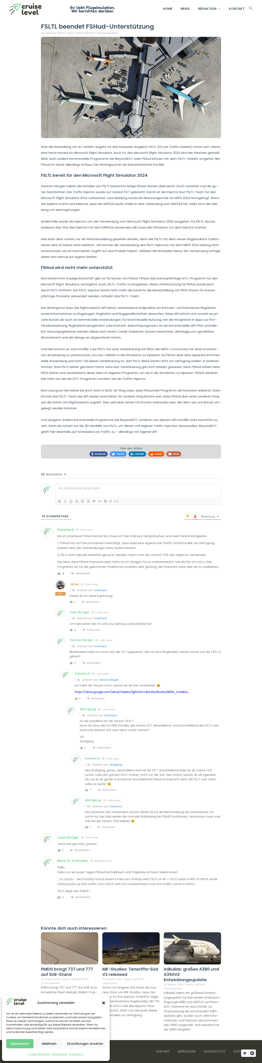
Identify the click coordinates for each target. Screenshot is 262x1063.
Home (167, 8)
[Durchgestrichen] (77, 501)
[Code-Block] (100, 501)
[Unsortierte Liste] (88, 501)
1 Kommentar (109, 983)
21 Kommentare (173, 988)
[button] (104, 1003)
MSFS (79, 33)
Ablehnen (49, 1044)
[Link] (105, 501)
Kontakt (237, 8)
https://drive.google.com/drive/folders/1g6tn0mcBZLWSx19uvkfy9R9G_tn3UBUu (131, 692)
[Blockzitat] (94, 501)
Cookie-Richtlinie (39, 1054)
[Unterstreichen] (71, 501)
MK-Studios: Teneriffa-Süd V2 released (130, 971)
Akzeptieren (20, 1044)
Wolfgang (116, 765)
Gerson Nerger (109, 680)
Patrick (189, 984)
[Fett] (59, 501)
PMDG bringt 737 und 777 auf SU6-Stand (67, 971)
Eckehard (100, 590)
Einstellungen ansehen (85, 1044)
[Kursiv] (65, 501)
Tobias (127, 979)
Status (238, 1051)
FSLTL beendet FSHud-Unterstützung (97, 26)
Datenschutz (59, 1054)
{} (110, 501)
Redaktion (207, 8)
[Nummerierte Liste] (82, 501)
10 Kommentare (107, 33)
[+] (116, 501)
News (185, 8)
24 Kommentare (50, 983)
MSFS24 (89, 33)
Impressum (76, 1054)
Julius (70, 33)
